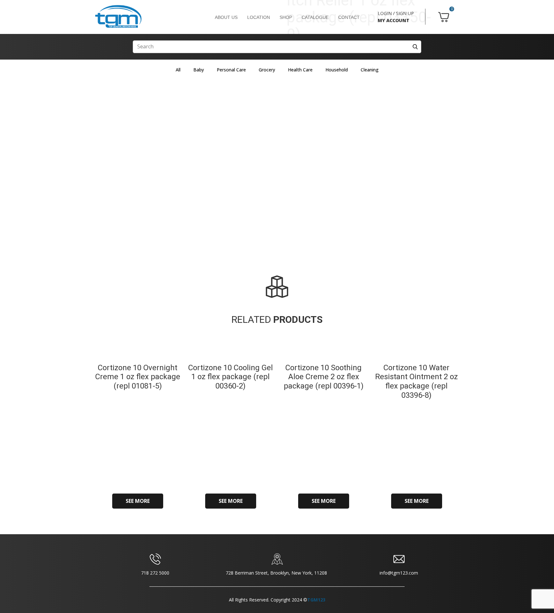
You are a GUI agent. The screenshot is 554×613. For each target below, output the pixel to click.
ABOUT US (226, 17)
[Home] (118, 17)
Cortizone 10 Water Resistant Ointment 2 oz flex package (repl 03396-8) (416, 381)
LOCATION (258, 17)
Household (336, 70)
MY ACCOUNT (393, 20)
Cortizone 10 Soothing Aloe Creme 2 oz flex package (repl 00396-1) (324, 377)
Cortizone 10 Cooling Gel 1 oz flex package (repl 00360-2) (230, 377)
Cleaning (370, 70)
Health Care (300, 70)
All (178, 70)
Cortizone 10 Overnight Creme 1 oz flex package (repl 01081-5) (137, 377)
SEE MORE (138, 500)
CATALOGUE (315, 17)
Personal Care (231, 70)
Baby (198, 70)
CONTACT (349, 17)
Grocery (267, 70)
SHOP (286, 17)
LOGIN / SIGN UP (396, 13)
